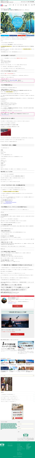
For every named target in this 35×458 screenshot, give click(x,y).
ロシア (5, 428)
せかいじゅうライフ (19, 453)
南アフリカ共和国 (12, 428)
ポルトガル (11, 427)
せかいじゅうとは (23, 1)
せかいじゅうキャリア (20, 447)
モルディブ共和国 (2, 428)
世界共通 (7, 428)
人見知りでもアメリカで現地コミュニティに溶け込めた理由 (8, 401)
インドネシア (2, 424)
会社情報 (27, 445)
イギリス (11, 423)
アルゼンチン (8, 423)
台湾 (14, 428)
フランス (2, 427)
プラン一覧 (18, 445)
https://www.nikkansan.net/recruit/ (7, 203)
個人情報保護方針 (28, 447)
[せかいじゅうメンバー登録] (6, 390)
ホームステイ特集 (19, 446)
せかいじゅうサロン (19, 454)
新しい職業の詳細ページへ (17, 334)
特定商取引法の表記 (28, 446)
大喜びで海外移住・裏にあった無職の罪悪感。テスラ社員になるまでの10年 (10, 399)
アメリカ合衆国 (5, 5)
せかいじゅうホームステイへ (5, 114)
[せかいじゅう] (26, 435)
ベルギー (8, 427)
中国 (9, 428)
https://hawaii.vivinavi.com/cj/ (8, 201)
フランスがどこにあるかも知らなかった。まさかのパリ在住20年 (9, 396)
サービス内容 (27, 1)
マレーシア (13, 427)
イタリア (13, 423)
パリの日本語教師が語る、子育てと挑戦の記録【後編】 (8, 394)
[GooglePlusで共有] (22, 35)
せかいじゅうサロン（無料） (13, 80)
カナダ (16, 424)
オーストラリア (10, 424)
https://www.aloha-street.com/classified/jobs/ (11, 202)
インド (15, 423)
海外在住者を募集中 (10, 445)
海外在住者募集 (32, 1)
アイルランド (2, 423)
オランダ (7, 424)
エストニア (5, 424)
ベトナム (6, 427)
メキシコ (16, 427)
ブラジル (4, 427)
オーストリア (13, 424)
